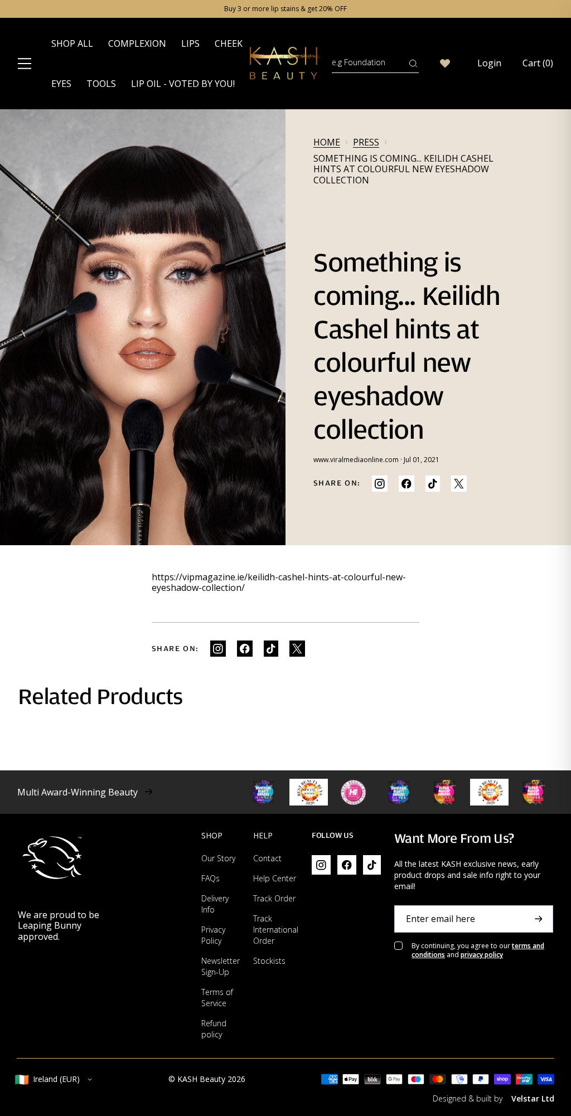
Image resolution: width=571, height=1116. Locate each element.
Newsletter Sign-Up (220, 966)
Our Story (218, 858)
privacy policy (482, 954)
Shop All (72, 43)
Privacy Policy (213, 935)
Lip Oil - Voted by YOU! (183, 83)
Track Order (274, 898)
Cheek (229, 43)
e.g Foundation (358, 62)
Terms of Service (217, 997)
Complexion (137, 43)
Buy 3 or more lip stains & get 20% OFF (285, 8)
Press (366, 142)
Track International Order (275, 929)
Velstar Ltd (532, 1098)
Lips (190, 43)
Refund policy (213, 1029)
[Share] (406, 483)
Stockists (269, 960)
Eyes (61, 83)
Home (326, 142)
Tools (101, 83)
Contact (267, 858)
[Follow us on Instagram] (380, 483)
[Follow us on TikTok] (432, 483)
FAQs (210, 878)
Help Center (274, 878)
